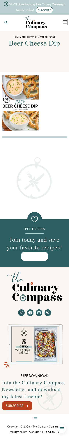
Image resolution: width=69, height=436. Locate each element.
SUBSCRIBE (15, 405)
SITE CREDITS (50, 432)
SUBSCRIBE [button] (44, 10)
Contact (34, 432)
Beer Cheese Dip (29, 37)
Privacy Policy (18, 432)
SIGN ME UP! (34, 256)
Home (17, 37)
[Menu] (35, 418)
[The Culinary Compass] (35, 21)
